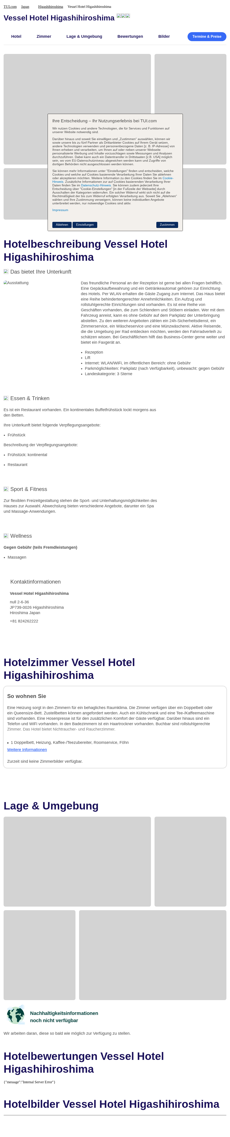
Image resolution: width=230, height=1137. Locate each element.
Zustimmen (167, 224)
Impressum (60, 210)
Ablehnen (62, 224)
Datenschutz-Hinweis (96, 185)
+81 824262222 (24, 621)
